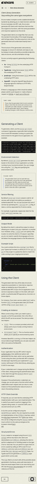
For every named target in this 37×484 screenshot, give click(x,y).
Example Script (7, 244)
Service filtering (7, 194)
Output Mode (6, 224)
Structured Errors (8, 432)
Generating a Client (12, 123)
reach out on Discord (22, 94)
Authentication (7, 348)
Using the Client (10, 277)
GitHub (11, 94)
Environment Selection (10, 157)
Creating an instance (9, 310)
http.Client (7, 417)
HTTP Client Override (9, 394)
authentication (6, 354)
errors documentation (16, 467)
